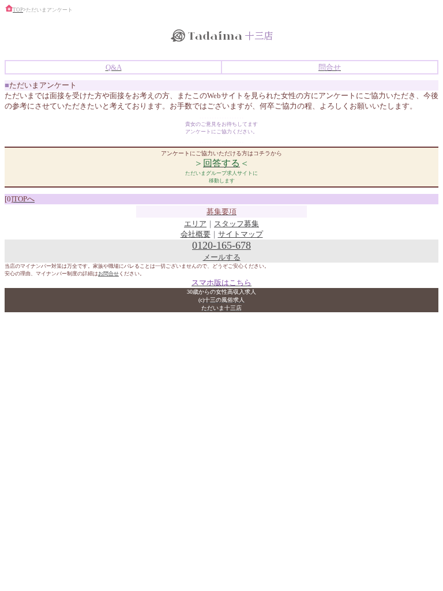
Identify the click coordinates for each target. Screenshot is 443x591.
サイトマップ (240, 234)
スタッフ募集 (236, 223)
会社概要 (196, 234)
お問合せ (108, 273)
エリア (195, 223)
